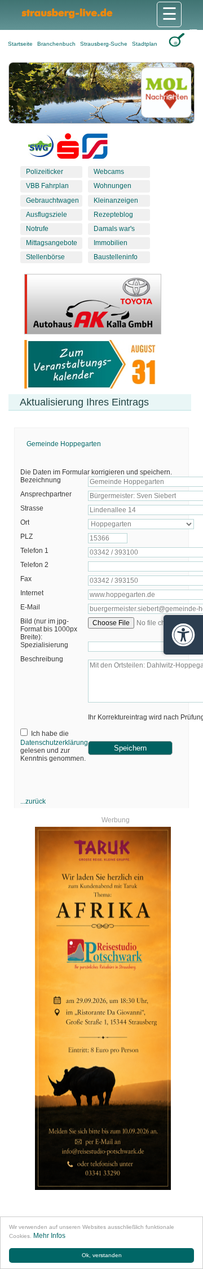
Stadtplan (144, 44)
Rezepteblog (113, 215)
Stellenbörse (45, 257)
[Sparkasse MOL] (68, 148)
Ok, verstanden (102, 1255)
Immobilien (110, 243)
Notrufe (37, 229)
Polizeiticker (44, 172)
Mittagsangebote (51, 243)
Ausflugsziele (46, 215)
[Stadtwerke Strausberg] (95, 148)
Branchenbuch (57, 44)
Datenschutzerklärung (54, 743)
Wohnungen (112, 186)
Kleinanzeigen (116, 200)
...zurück (33, 801)
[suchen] (177, 40)
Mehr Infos (49, 1236)
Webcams (109, 172)
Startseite (21, 44)
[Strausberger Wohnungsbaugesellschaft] (41, 148)
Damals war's (114, 229)
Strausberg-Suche (104, 44)
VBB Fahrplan (47, 186)
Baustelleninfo (116, 257)
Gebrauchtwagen (52, 200)
